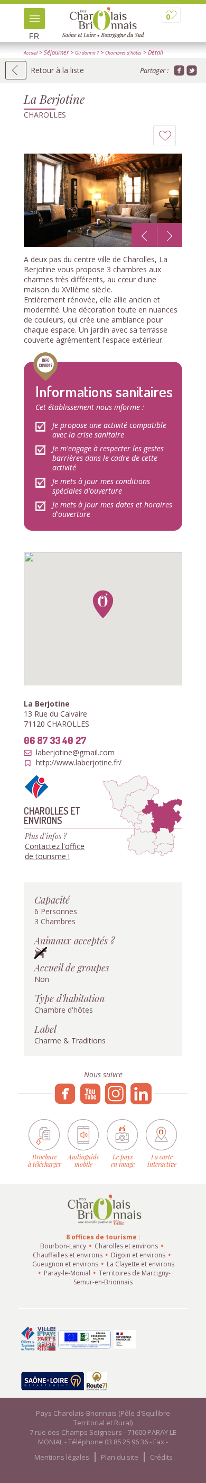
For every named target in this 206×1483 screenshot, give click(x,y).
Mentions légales (61, 1457)
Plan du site (119, 1457)
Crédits (161, 1457)
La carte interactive (161, 1160)
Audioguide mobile (83, 1160)
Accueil (31, 53)
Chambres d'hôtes (123, 53)
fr (34, 36)
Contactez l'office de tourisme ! (55, 851)
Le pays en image (123, 1160)
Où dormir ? (87, 53)
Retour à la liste (57, 70)
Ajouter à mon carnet (175, 138)
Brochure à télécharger (44, 1160)
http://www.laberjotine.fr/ (78, 762)
